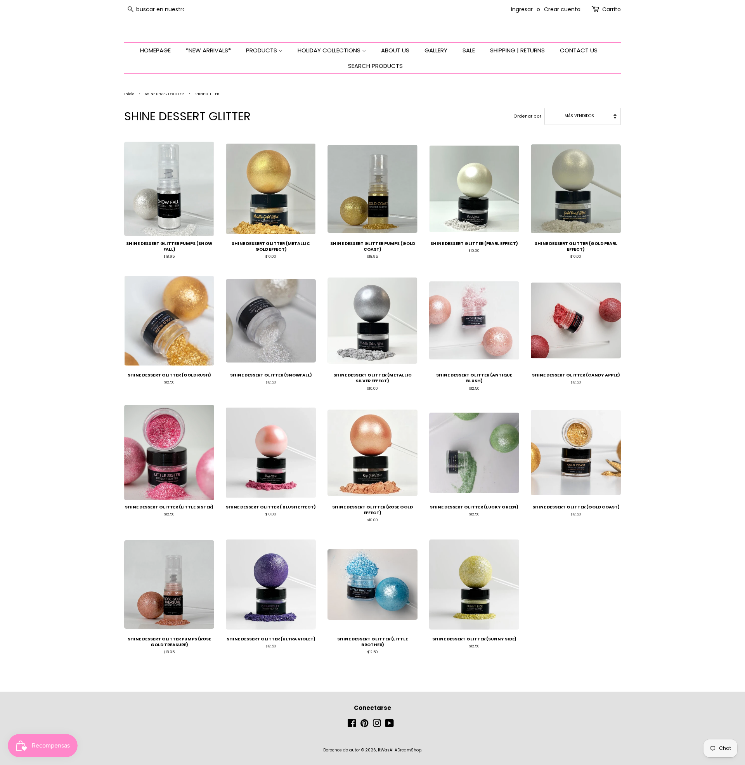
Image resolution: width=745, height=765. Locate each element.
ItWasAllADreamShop (399, 750)
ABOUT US (395, 50)
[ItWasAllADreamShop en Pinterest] (364, 725)
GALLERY (435, 50)
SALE (469, 50)
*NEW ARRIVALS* (208, 50)
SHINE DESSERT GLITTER (164, 94)
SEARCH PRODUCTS (375, 66)
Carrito (611, 9)
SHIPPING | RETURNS (517, 50)
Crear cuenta (562, 9)
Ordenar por (527, 116)
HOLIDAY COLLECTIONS (330, 50)
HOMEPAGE (155, 50)
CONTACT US (579, 50)
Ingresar (522, 9)
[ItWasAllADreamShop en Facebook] (351, 725)
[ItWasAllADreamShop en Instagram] (376, 725)
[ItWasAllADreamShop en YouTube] (389, 725)
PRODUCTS (262, 50)
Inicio (129, 94)
